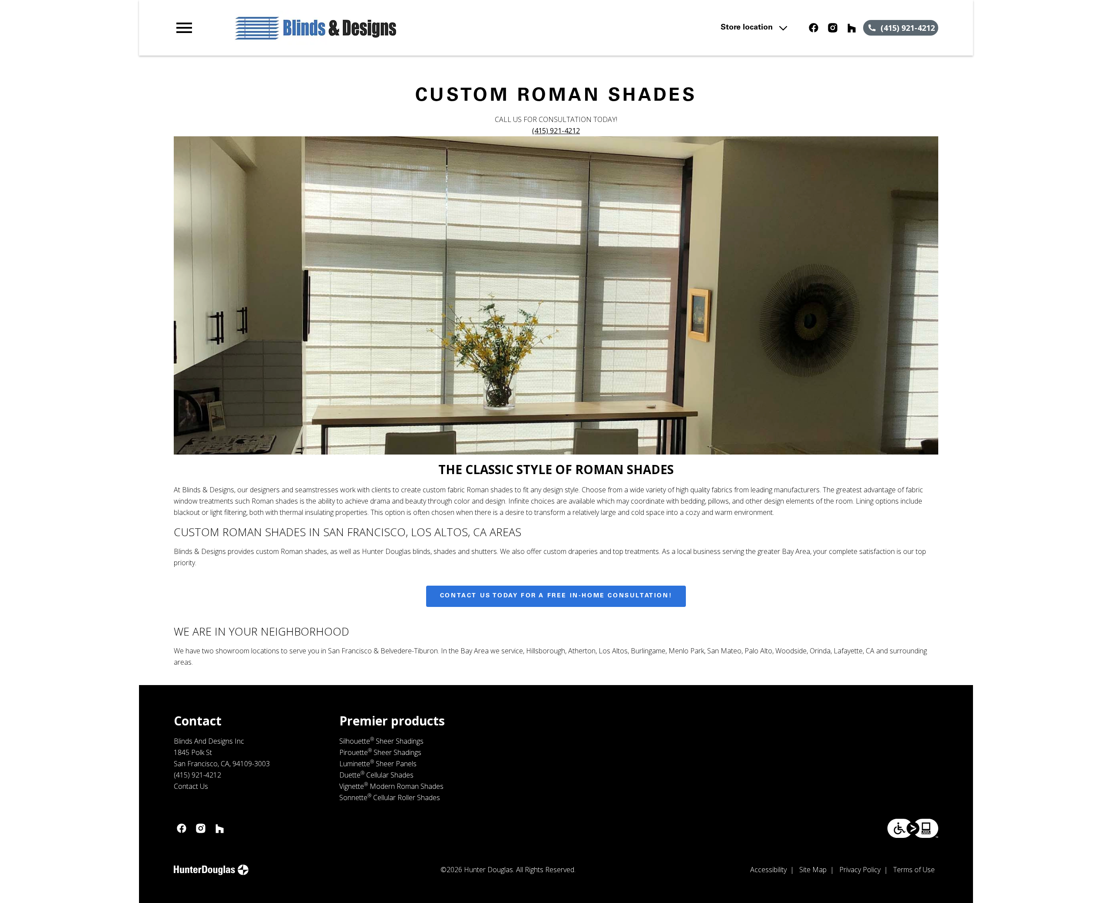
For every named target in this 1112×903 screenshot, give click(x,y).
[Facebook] (813, 28)
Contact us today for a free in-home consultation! (556, 596)
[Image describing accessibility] (912, 828)
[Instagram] (833, 28)
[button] (184, 27)
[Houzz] (852, 28)
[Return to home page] (353, 28)
